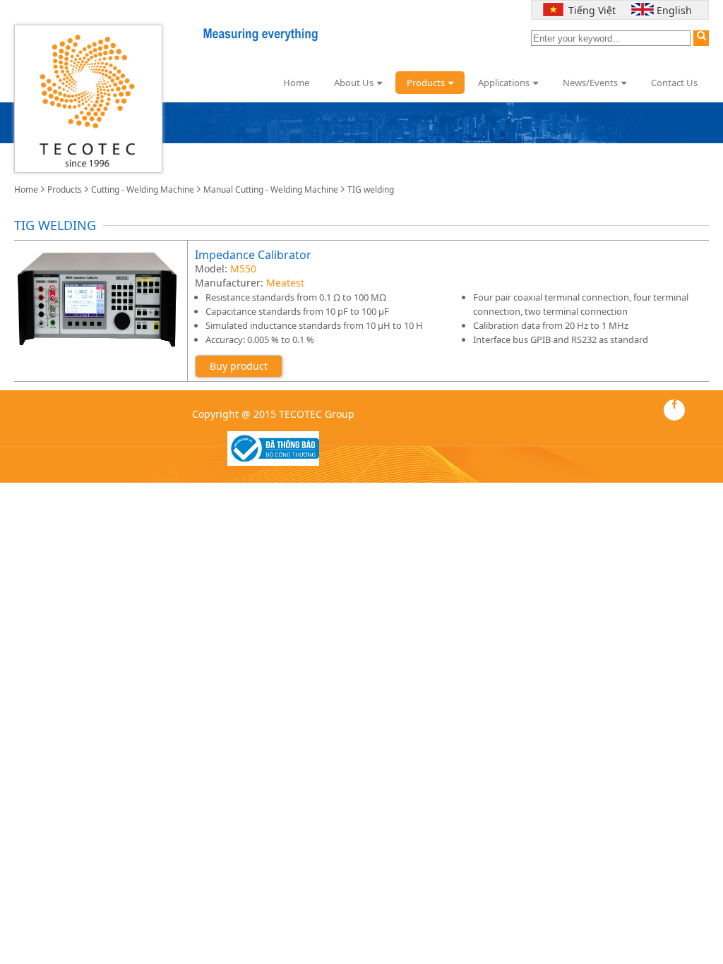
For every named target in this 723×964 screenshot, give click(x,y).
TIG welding (370, 189)
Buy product (239, 366)
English (674, 10)
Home (296, 82)
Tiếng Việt (588, 10)
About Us (354, 82)
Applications (504, 82)
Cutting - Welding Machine (142, 189)
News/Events (590, 82)
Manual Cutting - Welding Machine (270, 189)
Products (426, 82)
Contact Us (674, 82)
